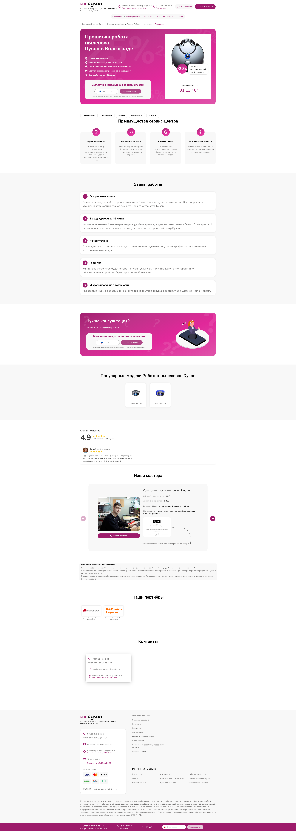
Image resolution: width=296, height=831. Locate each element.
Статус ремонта (185, 6)
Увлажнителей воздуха (199, 778)
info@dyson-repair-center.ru (99, 744)
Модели (122, 115)
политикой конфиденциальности (134, 96)
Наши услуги (138, 740)
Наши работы (136, 115)
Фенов (135, 778)
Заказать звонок (206, 6)
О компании (117, 16)
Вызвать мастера (120, 536)
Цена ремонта (148, 16)
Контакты (171, 16)
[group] (91, 613)
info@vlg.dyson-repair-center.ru (106, 669)
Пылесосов (137, 774)
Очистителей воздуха (198, 782)
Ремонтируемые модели (143, 736)
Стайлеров (165, 774)
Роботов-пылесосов (197, 774)
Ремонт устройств (133, 16)
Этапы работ (107, 115)
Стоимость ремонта (141, 715)
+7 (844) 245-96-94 (165, 5)
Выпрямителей (139, 782)
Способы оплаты (139, 752)
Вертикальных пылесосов (172, 778)
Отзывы (181, 16)
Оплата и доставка (140, 720)
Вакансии (161, 16)
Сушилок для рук (168, 782)
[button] (212, 518)
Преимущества (89, 115)
